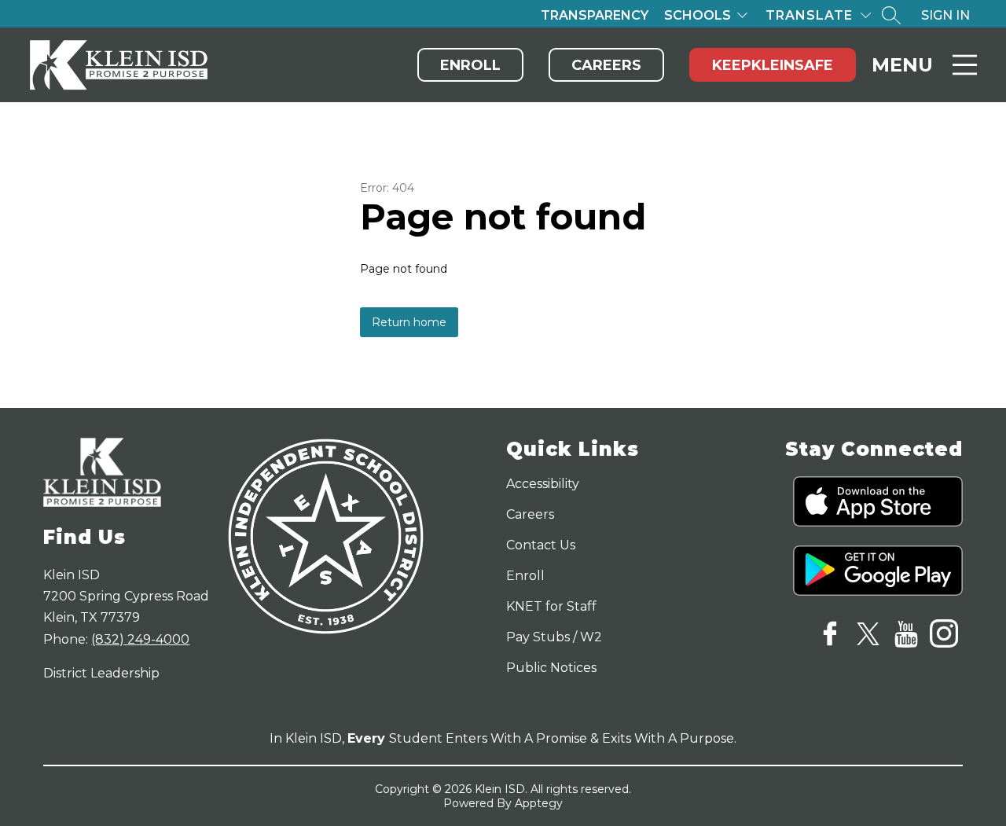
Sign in (945, 15)
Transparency (594, 15)
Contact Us (540, 545)
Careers (606, 65)
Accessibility (542, 483)
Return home (409, 322)
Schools (697, 15)
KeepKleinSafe (772, 65)
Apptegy (539, 803)
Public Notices (551, 667)
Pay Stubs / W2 (554, 637)
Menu (902, 64)
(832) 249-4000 (140, 639)
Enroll (470, 65)
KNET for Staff (551, 606)
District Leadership (101, 673)
